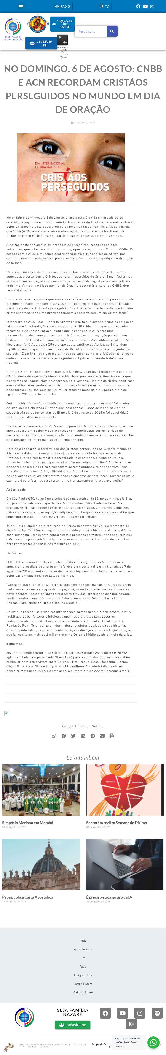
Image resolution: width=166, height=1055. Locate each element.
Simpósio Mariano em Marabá (27, 822)
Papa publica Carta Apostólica (27, 897)
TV (83, 958)
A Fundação (81, 949)
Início (83, 940)
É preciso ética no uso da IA (109, 897)
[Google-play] (131, 1024)
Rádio (83, 966)
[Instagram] (152, 6)
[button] (20, 6)
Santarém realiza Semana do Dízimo (116, 822)
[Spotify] (157, 1013)
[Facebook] (138, 6)
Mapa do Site (100, 1044)
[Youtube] (145, 6)
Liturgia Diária (83, 975)
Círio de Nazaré (83, 992)
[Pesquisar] (112, 31)
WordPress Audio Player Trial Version (62, 52)
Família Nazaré (83, 984)
